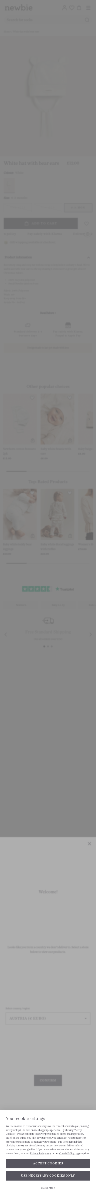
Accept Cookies (48, 1163)
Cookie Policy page (69, 1153)
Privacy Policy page (40, 1153)
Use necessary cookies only (48, 1175)
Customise (48, 1188)
